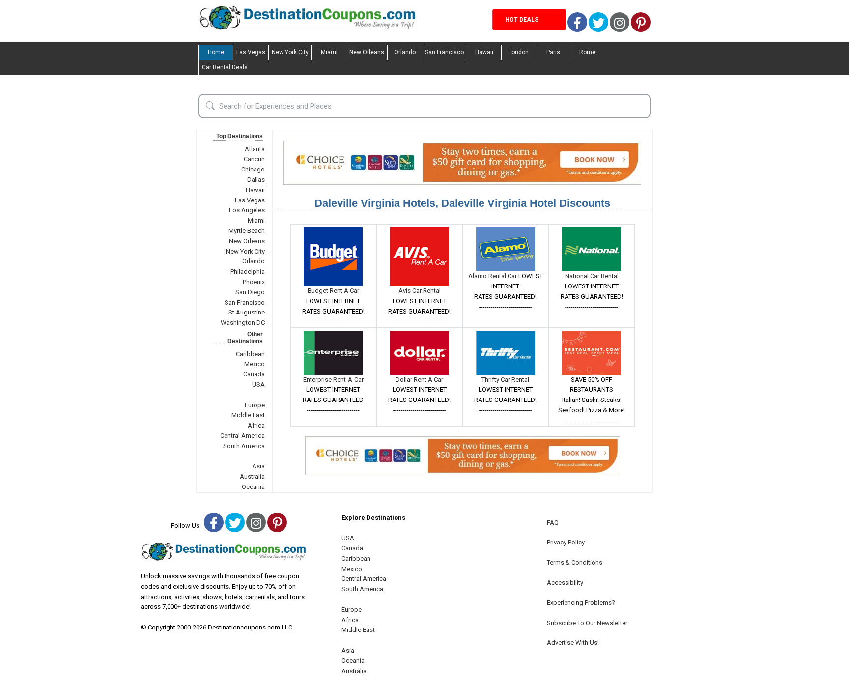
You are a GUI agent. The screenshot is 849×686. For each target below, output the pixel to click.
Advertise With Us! (573, 642)
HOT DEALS (521, 19)
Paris (553, 52)
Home (216, 52)
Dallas (256, 179)
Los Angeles (247, 210)
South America (244, 446)
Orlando (405, 52)
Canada (254, 374)
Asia (258, 466)
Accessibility (565, 582)
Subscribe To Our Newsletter (587, 623)
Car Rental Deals (225, 67)
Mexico (254, 364)
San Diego (250, 292)
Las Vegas (250, 52)
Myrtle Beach (246, 230)
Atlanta (255, 149)
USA (258, 384)
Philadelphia (247, 271)
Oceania (253, 486)
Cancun (254, 159)
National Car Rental (592, 276)
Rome (587, 52)
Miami (329, 52)
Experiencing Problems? (581, 602)
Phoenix (254, 282)
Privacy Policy (566, 542)
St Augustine (246, 312)
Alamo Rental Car (493, 276)
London (519, 52)
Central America (242, 435)
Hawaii (484, 52)
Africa (256, 425)
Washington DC (243, 322)
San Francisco (444, 52)
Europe (255, 405)
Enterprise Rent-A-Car (333, 379)
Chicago (253, 169)
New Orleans (366, 52)
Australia (252, 476)
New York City (290, 52)
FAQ (553, 522)
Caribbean (250, 354)
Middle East (248, 415)
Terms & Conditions (574, 562)
